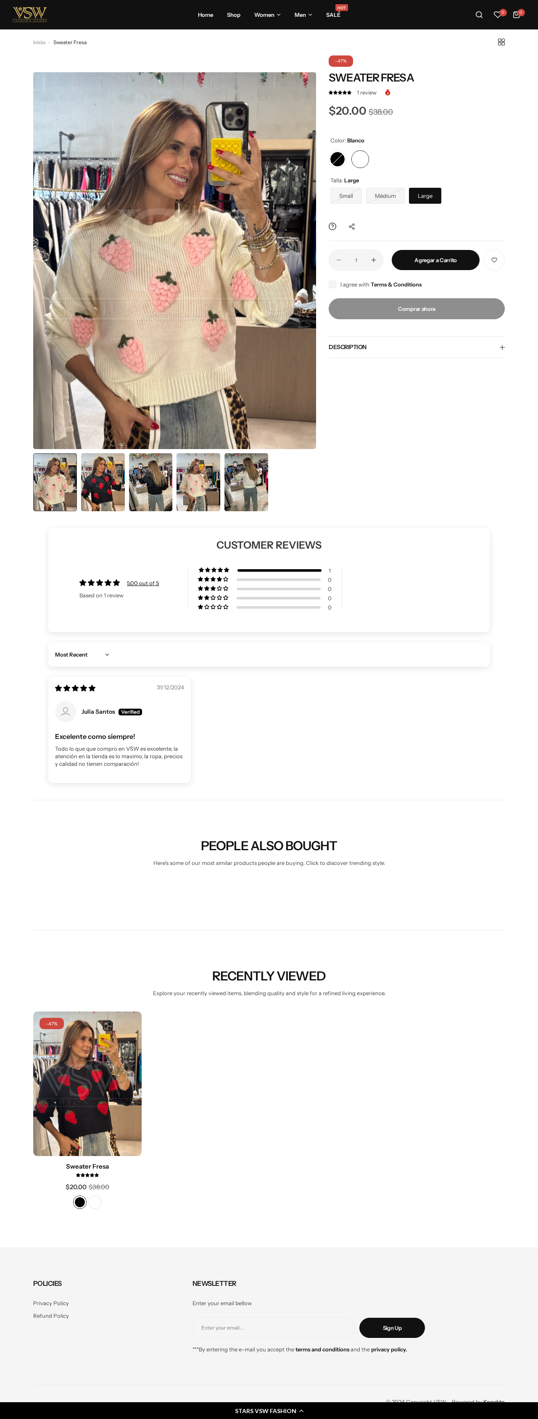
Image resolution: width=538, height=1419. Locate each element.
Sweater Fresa (87, 1166)
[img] (75, 688)
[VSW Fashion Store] (30, 14)
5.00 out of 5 (143, 583)
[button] (341, 92)
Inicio (39, 42)
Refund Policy (51, 1315)
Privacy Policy (51, 1303)
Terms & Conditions (396, 284)
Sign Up (392, 1327)
